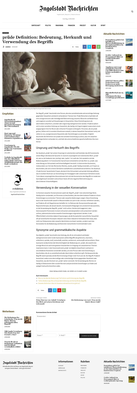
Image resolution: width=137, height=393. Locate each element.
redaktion (8, 47)
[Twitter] (89, 47)
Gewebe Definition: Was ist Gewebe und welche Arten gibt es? (59, 283)
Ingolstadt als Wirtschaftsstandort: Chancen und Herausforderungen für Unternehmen (12, 123)
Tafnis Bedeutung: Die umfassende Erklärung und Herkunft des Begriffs (62, 281)
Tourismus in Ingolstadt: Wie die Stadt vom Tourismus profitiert (13, 147)
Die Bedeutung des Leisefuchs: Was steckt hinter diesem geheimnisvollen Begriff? (13, 321)
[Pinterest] (94, 47)
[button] (132, 11)
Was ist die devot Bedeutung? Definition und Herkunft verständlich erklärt (13, 344)
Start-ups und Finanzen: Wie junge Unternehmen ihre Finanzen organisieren (13, 135)
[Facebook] (85, 47)
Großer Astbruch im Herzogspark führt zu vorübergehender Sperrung (114, 57)
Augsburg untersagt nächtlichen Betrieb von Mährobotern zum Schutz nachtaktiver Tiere (115, 70)
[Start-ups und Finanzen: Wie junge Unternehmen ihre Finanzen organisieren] (27, 135)
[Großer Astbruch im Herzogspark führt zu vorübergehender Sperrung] (129, 57)
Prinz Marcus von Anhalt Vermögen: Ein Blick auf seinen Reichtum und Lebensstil (51, 302)
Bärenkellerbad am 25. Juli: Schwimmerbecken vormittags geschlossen (115, 95)
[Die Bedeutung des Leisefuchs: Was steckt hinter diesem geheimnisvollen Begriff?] (27, 319)
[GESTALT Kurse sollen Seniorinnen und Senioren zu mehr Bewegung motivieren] (129, 83)
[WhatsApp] (98, 47)
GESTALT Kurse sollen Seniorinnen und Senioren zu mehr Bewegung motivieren (115, 83)
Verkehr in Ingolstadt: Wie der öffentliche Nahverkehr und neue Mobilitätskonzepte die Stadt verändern (13, 160)
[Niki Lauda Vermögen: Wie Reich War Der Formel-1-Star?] (27, 333)
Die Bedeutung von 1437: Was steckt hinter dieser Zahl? (85, 301)
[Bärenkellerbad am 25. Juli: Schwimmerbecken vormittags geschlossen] (129, 95)
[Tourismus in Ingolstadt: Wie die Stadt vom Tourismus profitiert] (27, 147)
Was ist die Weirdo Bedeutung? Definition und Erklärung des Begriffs (61, 278)
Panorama (5, 33)
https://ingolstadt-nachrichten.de (18, 191)
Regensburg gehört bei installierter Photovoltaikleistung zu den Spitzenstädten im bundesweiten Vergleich (115, 44)
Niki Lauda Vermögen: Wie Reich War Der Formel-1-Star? (13, 333)
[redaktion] (3, 47)
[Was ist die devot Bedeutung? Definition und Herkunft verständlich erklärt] (27, 344)
